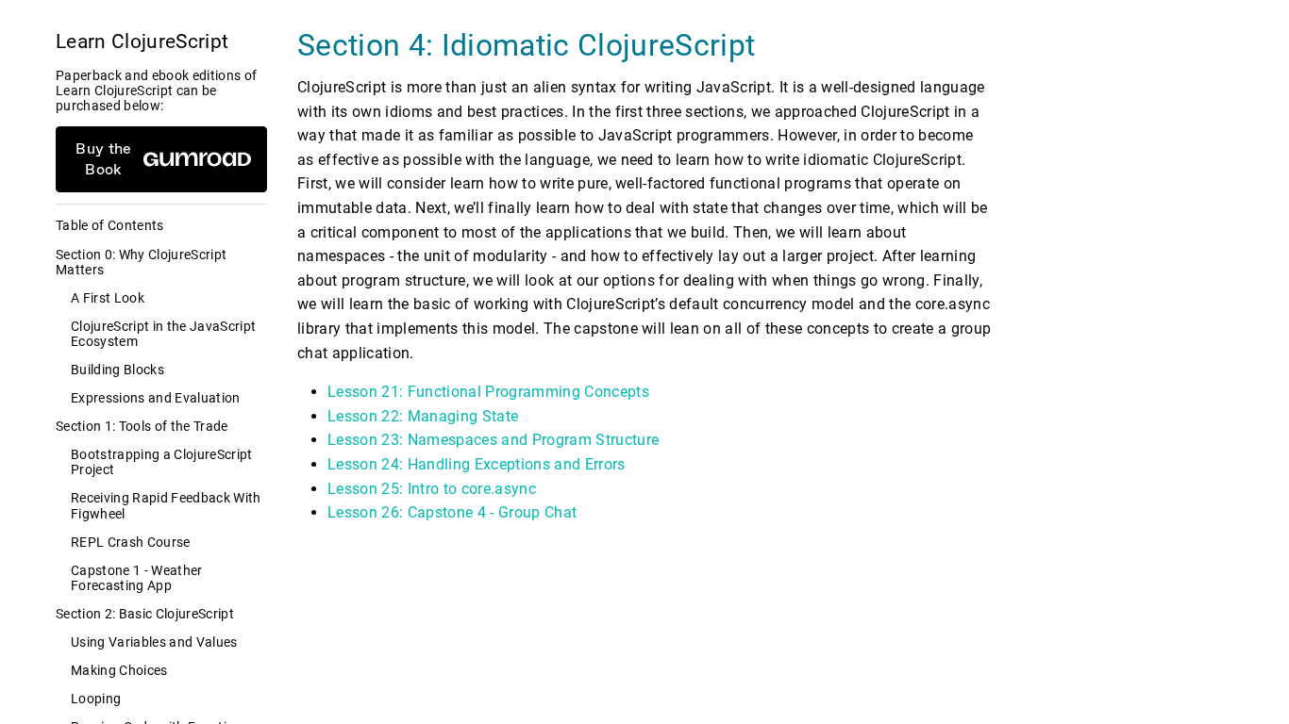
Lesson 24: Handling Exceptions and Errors (476, 464)
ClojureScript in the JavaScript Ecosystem (163, 334)
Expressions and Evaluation (156, 397)
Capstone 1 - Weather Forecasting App (137, 578)
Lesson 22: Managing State (422, 416)
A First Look (107, 297)
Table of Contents (110, 225)
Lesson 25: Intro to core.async (431, 489)
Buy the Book (103, 159)
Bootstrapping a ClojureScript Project (162, 462)
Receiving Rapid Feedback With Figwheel (166, 505)
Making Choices (119, 670)
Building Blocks (117, 369)
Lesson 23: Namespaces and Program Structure (493, 440)
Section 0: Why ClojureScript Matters (141, 262)
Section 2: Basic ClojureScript (145, 613)
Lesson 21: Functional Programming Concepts (488, 392)
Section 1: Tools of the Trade (142, 426)
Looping (96, 698)
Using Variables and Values (154, 642)
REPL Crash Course (131, 542)
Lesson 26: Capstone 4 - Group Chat (452, 512)
